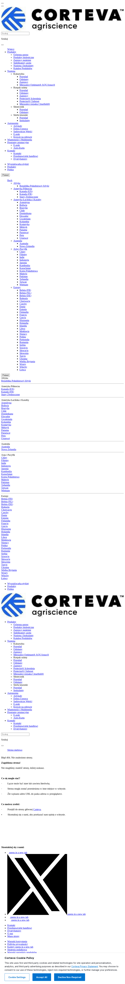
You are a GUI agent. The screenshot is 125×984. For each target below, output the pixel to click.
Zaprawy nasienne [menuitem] (22, 60)
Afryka (16, 183)
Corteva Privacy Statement (84, 966)
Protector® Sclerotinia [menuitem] (30, 98)
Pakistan (24, 276)
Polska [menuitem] (10, 169)
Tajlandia (24, 279)
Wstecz (10, 49)
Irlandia (23, 325)
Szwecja (24, 347)
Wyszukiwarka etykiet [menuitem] (18, 164)
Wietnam (24, 284)
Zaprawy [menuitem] (24, 82)
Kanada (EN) (26, 191)
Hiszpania (24, 320)
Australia (17, 240)
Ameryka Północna (22, 188)
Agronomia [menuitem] (12, 123)
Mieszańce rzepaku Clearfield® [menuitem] (35, 104)
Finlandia (24, 312)
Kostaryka (24, 224)
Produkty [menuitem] (11, 52)
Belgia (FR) (25, 290)
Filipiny (23, 254)
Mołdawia (24, 331)
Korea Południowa (29, 271)
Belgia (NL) (25, 293)
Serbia (23, 345)
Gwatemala (25, 218)
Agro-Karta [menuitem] (19, 148)
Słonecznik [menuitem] (18, 106)
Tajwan (23, 282)
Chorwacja (25, 301)
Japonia (23, 262)
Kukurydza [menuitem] (18, 74)
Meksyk (23, 227)
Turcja (23, 356)
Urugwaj (24, 238)
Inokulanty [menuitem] (25, 120)
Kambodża (25, 265)
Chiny (22, 251)
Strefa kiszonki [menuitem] (20, 115)
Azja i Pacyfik (20, 249)
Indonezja (24, 260)
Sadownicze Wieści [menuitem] (22, 131)
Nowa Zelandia (27, 246)
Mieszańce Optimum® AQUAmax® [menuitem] (37, 85)
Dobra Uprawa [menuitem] (20, 128)
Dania (22, 306)
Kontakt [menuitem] (11, 150)
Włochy (23, 367)
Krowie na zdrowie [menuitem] (22, 137)
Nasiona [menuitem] (11, 71)
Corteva (37, 809)
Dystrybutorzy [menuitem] (20, 159)
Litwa (22, 328)
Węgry (23, 364)
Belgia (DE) (25, 295)
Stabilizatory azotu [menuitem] (22, 63)
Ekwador (24, 216)
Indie (22, 257)
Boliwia (23, 205)
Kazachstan (25, 268)
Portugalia (24, 339)
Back (9, 180)
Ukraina (23, 358)
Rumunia (24, 342)
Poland (5, 175)
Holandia (24, 323)
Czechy (23, 304)
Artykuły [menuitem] (17, 126)
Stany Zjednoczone (29, 197)
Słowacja (24, 350)
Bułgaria (24, 298)
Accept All (41, 977)
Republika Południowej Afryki (34, 186)
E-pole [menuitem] (16, 134)
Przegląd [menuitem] (24, 76)
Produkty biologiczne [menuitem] (23, 57)
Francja (23, 315)
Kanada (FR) (26, 194)
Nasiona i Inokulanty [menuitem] (23, 65)
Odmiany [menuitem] (24, 79)
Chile (22, 210)
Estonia (23, 309)
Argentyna (25, 202)
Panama (23, 229)
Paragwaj (24, 232)
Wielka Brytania (27, 361)
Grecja (23, 317)
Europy (17, 287)
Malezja (23, 273)
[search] (2, 44)
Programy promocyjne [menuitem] (18, 142)
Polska (23, 336)
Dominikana (25, 213)
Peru (22, 235)
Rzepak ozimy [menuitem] (20, 87)
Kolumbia (24, 221)
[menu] (2, 3)
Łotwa (23, 369)
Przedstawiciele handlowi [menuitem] (25, 156)
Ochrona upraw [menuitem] (21, 54)
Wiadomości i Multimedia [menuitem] (19, 139)
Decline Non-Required (69, 977)
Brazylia (24, 208)
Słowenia (24, 353)
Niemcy (23, 334)
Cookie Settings (17, 977)
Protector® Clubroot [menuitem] (29, 101)
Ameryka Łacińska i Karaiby (27, 199)
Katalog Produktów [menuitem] (22, 68)
